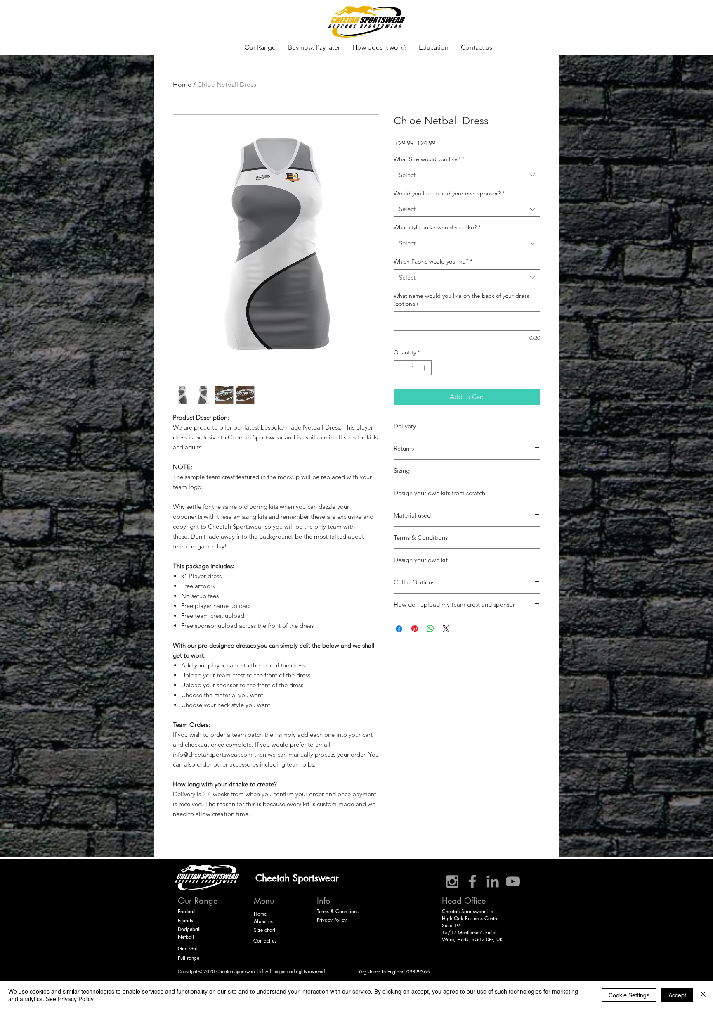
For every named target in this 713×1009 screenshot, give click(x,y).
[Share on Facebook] (399, 629)
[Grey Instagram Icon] (452, 881)
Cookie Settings (629, 995)
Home (182, 84)
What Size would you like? (429, 159)
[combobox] (467, 175)
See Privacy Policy (70, 999)
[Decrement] (400, 368)
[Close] (703, 995)
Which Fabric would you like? (433, 261)
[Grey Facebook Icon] (472, 881)
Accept (677, 995)
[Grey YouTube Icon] (513, 881)
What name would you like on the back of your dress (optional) (461, 300)
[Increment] (425, 368)
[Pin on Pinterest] (415, 629)
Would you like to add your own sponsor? (449, 193)
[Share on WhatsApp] (430, 629)
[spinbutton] (412, 368)
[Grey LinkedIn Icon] (492, 881)
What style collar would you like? (437, 227)
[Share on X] (446, 629)
